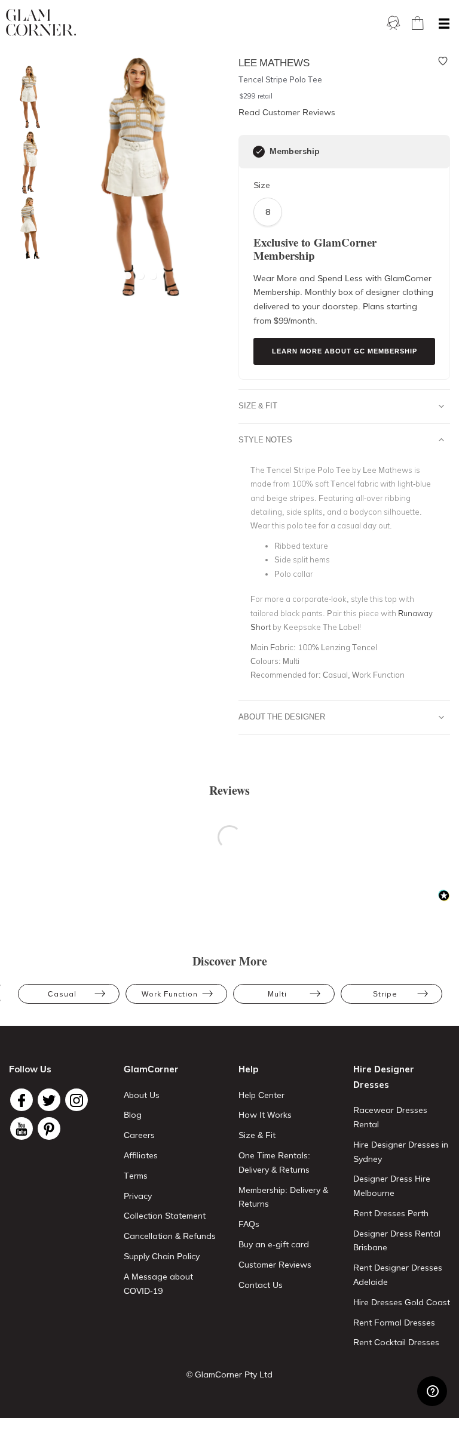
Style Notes (265, 439)
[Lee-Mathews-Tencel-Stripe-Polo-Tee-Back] (27, 228)
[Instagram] (76, 1099)
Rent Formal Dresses (394, 1322)
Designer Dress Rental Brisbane (396, 1240)
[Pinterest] (49, 1128)
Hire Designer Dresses (383, 1076)
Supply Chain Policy (162, 1256)
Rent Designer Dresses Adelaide (397, 1274)
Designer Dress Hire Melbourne (391, 1185)
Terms (136, 1175)
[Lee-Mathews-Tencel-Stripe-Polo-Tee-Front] (27, 97)
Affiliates (141, 1155)
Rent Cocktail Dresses (396, 1342)
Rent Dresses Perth (391, 1213)
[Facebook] (21, 1099)
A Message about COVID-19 (158, 1283)
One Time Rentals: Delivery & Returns (274, 1162)
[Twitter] (49, 1099)
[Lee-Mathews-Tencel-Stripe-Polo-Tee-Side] (27, 162)
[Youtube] (21, 1128)
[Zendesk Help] (432, 1391)
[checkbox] (259, 152)
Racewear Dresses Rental (390, 1117)
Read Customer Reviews (286, 112)
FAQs (248, 1224)
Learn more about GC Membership (344, 351)
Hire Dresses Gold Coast (401, 1302)
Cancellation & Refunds (170, 1236)
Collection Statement (165, 1215)
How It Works (265, 1114)
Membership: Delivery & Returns (283, 1197)
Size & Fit (257, 405)
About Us (142, 1095)
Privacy (138, 1196)
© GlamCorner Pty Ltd (229, 1374)
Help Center (261, 1095)
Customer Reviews (274, 1264)
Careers (139, 1135)
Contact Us (260, 1285)
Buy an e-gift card (273, 1244)
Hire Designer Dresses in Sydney (400, 1151)
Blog (133, 1114)
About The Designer (281, 716)
